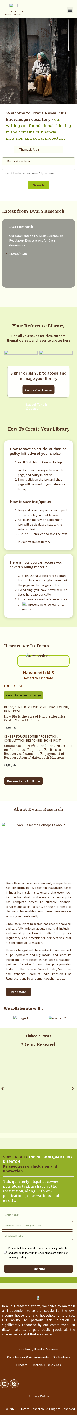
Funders (21, 1365)
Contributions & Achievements (28, 1357)
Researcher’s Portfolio (23, 781)
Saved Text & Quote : (36, 406)
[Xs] (14, 1383)
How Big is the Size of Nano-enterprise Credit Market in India (35, 718)
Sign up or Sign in (38, 389)
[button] (70, 10)
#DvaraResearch (38, 1045)
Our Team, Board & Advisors (38, 1349)
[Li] (4, 1383)
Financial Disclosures (46, 1365)
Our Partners (61, 1357)
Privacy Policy (38, 1396)
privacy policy (17, 1257)
